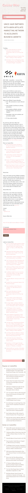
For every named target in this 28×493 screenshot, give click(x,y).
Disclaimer (13, 222)
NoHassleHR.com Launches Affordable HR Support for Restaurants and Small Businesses (15, 349)
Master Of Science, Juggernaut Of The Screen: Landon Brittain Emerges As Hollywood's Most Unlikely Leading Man (15, 161)
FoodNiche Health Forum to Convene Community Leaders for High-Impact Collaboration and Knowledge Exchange (14, 274)
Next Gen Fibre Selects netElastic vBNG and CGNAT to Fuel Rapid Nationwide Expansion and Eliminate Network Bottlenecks (15, 419)
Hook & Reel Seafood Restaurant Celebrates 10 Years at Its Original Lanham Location (14, 299)
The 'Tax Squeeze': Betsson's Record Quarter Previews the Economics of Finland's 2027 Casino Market (16, 394)
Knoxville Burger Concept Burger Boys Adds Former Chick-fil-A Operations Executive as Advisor (15, 404)
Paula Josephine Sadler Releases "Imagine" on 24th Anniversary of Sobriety (14, 287)
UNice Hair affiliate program (15, 140)
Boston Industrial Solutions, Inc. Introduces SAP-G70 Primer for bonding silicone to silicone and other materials (15, 376)
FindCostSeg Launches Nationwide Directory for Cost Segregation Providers (14, 156)
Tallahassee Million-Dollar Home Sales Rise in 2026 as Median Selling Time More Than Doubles (15, 268)
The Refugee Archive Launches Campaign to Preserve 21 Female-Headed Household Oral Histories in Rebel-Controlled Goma (14, 310)
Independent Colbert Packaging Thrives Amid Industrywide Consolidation (15, 257)
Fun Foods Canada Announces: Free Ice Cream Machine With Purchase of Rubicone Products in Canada (15, 151)
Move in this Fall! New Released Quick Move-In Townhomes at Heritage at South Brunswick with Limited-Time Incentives (15, 459)
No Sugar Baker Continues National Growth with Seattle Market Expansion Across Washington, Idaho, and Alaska (15, 304)
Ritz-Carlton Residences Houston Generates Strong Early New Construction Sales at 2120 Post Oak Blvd (14, 52)
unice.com (16, 205)
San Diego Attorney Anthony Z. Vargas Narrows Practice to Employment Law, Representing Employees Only (15, 334)
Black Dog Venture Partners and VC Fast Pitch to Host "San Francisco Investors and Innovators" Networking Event (15, 166)
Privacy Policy (12, 488)
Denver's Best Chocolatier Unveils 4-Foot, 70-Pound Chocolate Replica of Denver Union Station (15, 382)
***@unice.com (6, 211)
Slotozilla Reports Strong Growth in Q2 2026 (16, 438)
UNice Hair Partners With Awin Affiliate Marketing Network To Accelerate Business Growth (14, 30)
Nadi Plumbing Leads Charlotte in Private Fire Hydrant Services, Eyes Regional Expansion (14, 146)
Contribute (7, 488)
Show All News (6, 222)
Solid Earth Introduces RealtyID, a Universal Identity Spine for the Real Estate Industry (14, 339)
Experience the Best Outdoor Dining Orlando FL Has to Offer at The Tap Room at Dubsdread (14, 253)
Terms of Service (19, 488)
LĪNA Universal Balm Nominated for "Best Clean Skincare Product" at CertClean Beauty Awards (15, 453)
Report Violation (20, 222)
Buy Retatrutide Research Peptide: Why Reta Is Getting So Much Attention (15, 56)
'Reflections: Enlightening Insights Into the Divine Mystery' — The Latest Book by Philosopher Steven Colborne (15, 388)
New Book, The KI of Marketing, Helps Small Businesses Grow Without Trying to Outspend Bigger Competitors (15, 61)
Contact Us (14, 490)
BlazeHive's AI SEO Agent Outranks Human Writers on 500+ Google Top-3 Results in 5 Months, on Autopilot (15, 344)
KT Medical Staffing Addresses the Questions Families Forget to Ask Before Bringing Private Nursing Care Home (15, 465)
